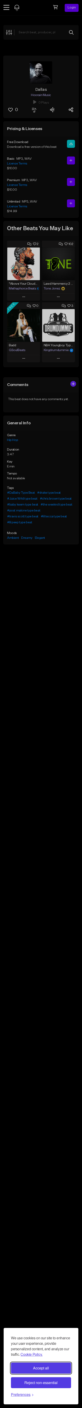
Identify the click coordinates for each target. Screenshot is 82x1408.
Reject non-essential (41, 1382)
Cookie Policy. (31, 1354)
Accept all (41, 1368)
